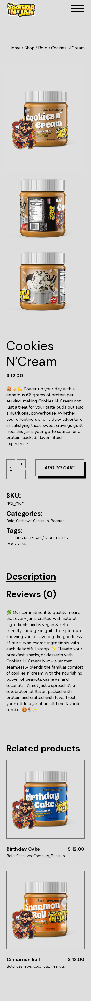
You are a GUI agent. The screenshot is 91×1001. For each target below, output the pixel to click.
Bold (10, 521)
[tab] (31, 576)
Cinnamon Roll (23, 959)
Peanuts (57, 521)
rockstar (16, 544)
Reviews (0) (31, 594)
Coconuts (41, 521)
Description (31, 576)
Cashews (24, 521)
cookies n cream (23, 538)
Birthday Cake (23, 849)
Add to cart (59, 468)
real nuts (55, 538)
